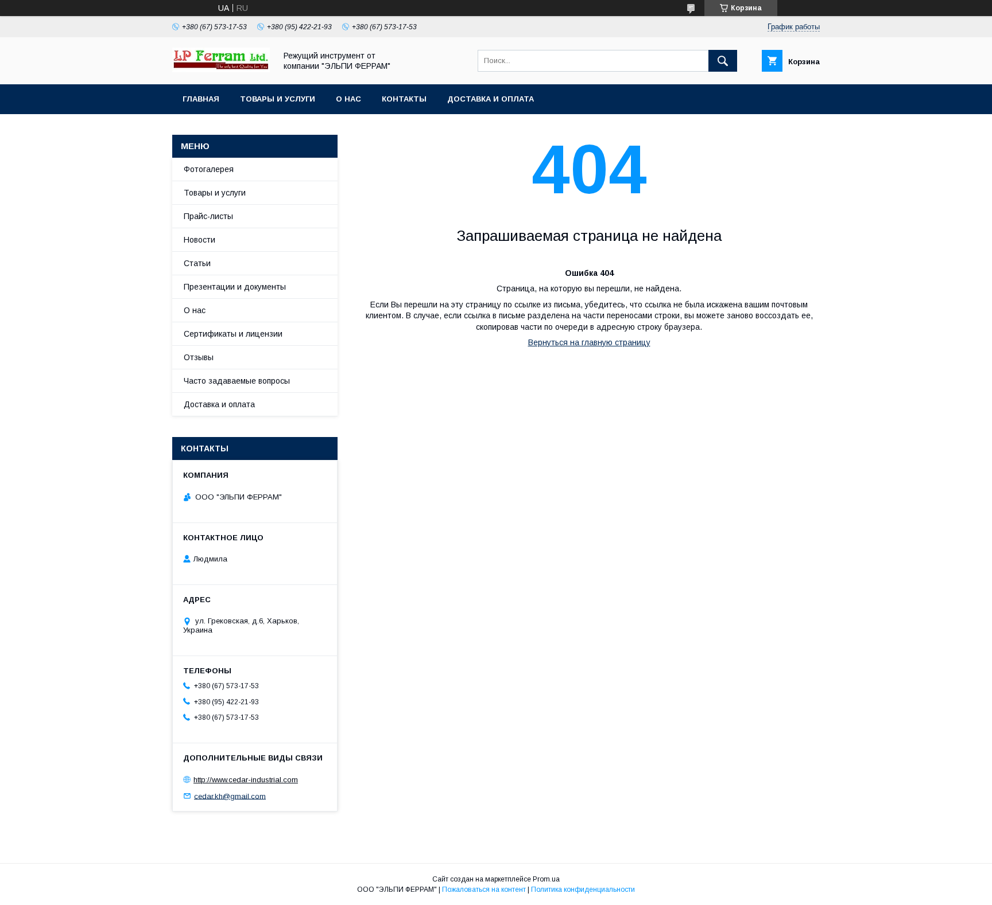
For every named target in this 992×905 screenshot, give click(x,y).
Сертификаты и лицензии (233, 333)
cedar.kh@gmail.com (230, 795)
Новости (199, 239)
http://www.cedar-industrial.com (245, 779)
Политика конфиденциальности (583, 890)
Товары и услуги (277, 99)
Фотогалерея (209, 169)
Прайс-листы (208, 216)
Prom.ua (546, 879)
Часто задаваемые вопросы (237, 380)
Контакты (404, 99)
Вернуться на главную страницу (589, 342)
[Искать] (722, 61)
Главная (201, 99)
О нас (348, 99)
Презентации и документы (235, 286)
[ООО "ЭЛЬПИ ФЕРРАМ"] (221, 69)
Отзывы (199, 357)
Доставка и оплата (490, 99)
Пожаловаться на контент (484, 890)
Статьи (197, 263)
